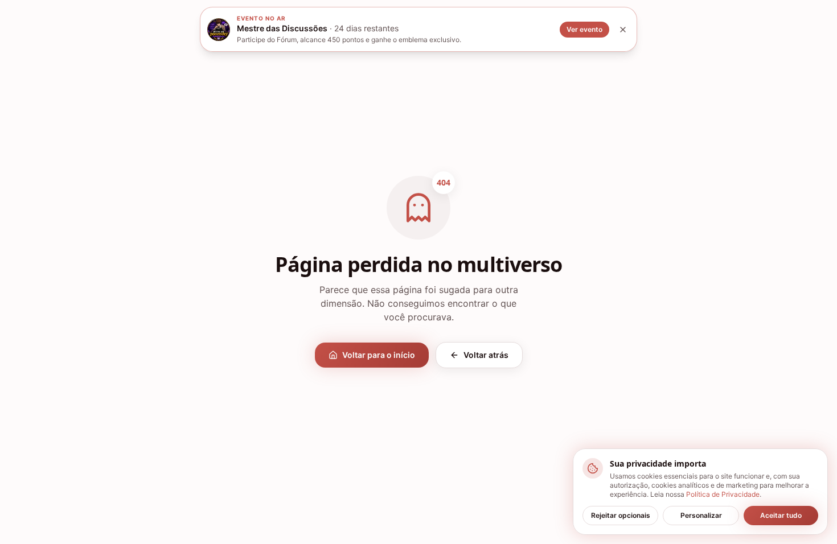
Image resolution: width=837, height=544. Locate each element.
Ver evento (584, 29)
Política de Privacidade (723, 494)
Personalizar (701, 515)
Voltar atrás (485, 355)
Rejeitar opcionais (620, 515)
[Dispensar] (623, 29)
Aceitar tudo (781, 515)
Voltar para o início (378, 355)
